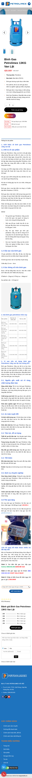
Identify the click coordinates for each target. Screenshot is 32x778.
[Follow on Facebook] (2, 696)
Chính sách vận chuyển (10, 726)
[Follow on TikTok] (6, 696)
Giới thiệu (6, 749)
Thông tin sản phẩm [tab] (7, 140)
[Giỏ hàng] (29, 3)
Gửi (16, 656)
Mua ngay (10, 116)
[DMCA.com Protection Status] (9, 768)
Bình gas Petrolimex (23, 10)
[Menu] (2, 3)
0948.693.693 (11, 567)
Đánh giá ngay (16, 627)
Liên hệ (5, 762)
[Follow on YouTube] (9, 696)
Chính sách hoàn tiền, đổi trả (12, 732)
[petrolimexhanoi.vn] (16, 4)
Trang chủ (6, 10)
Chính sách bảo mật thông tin (12, 736)
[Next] (27, 33)
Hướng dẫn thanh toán (10, 729)
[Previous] (4, 33)
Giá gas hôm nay (8, 756)
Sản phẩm (13, 10)
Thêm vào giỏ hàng (17, 110)
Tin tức (5, 759)
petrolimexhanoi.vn (6, 513)
